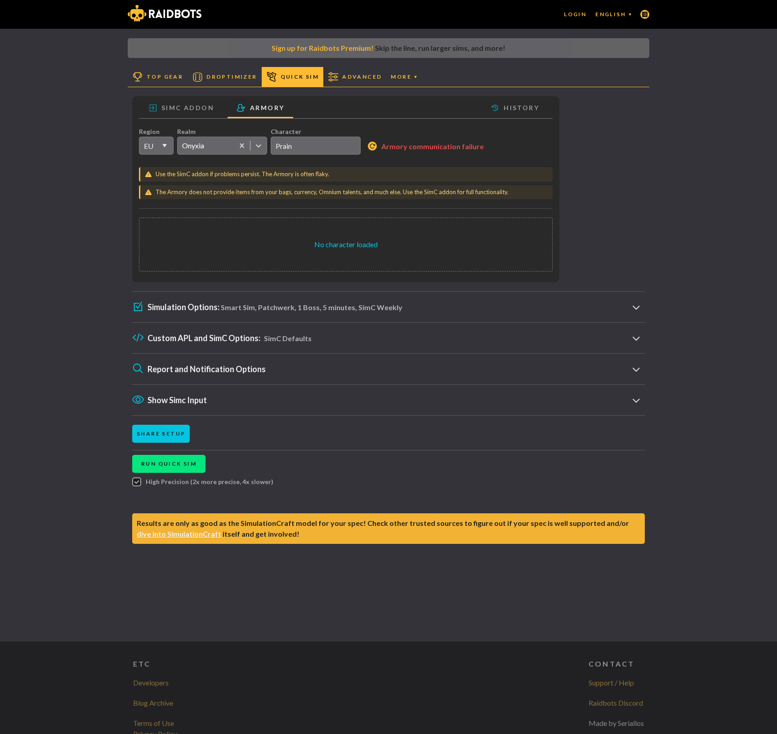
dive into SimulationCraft (179, 533)
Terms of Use (153, 723)
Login (575, 14)
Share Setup (161, 433)
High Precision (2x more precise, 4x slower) (209, 481)
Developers (151, 682)
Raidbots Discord (616, 702)
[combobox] (182, 145)
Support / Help (611, 682)
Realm (186, 131)
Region (149, 131)
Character (286, 131)
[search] (316, 146)
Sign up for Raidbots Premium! (323, 48)
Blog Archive (153, 702)
